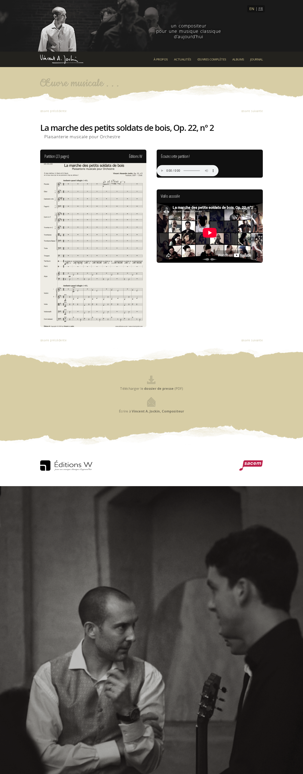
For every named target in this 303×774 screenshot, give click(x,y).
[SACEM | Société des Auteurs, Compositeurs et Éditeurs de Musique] (251, 465)
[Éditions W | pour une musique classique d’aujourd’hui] (66, 465)
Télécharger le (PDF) (151, 388)
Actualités (182, 59)
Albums (238, 59)
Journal (256, 59)
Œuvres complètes (211, 59)
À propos (161, 59)
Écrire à (151, 411)
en (252, 8)
